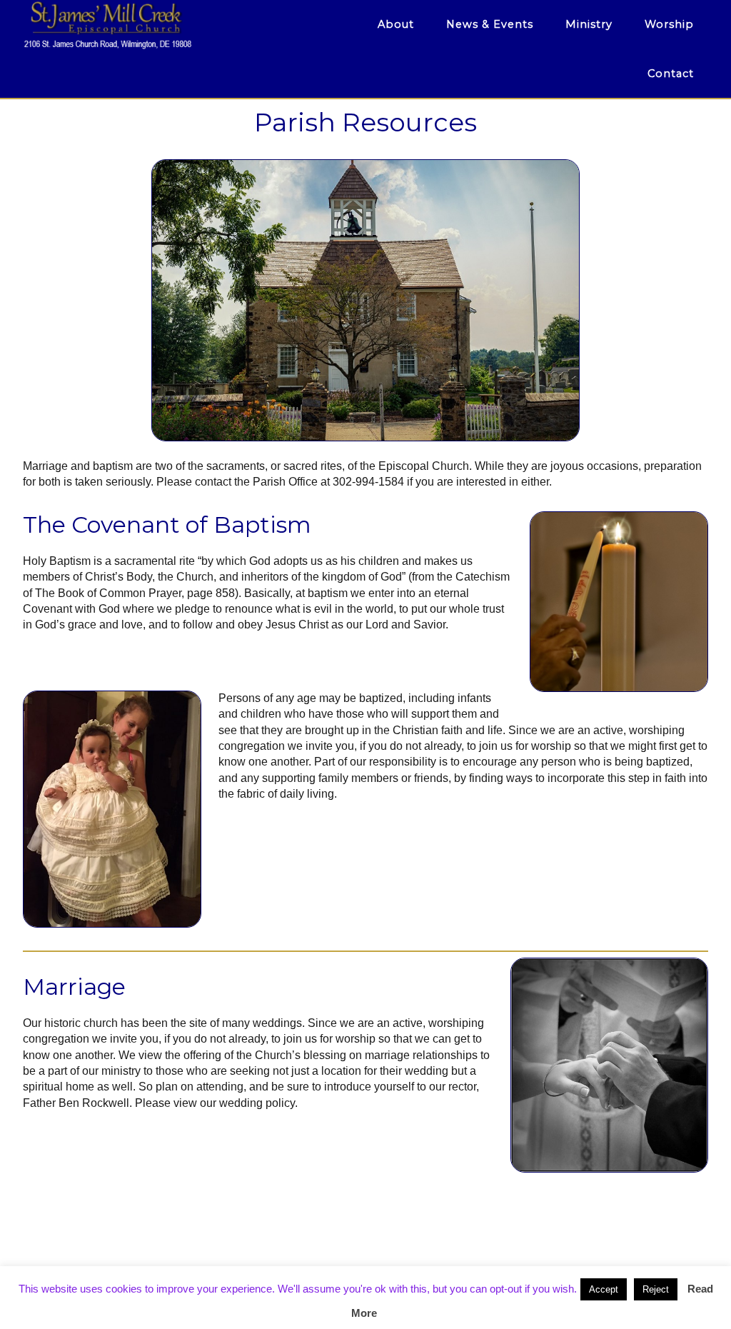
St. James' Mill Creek (151, 25)
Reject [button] (655, 1289)
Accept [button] (603, 1289)
